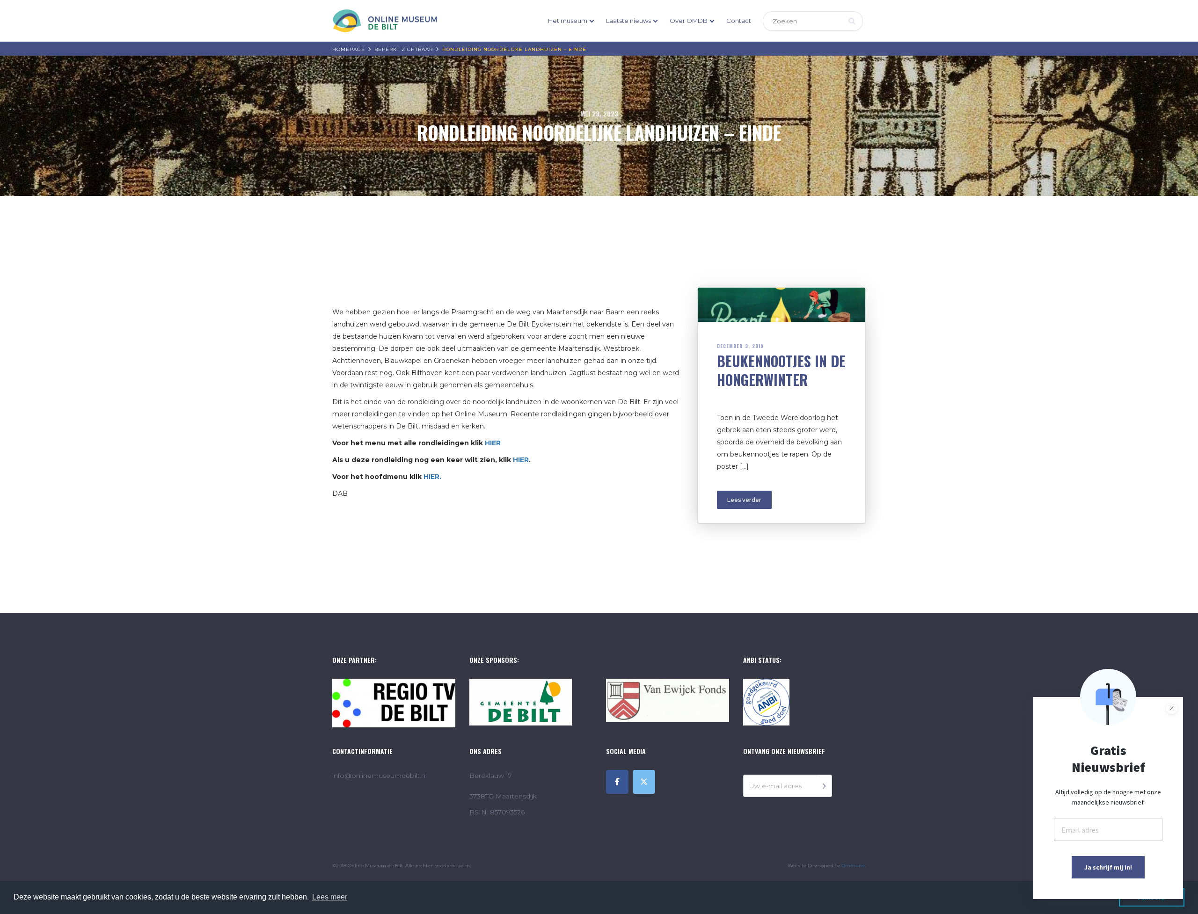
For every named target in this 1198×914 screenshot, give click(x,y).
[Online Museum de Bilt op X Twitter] (644, 782)
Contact (738, 20)
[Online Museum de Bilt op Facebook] (617, 782)
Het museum (567, 20)
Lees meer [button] (329, 897)
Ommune (853, 866)
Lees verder (744, 499)
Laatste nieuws (628, 20)
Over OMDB (689, 20)
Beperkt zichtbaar (403, 49)
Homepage (348, 49)
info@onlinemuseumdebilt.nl (379, 775)
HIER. (432, 476)
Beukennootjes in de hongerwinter (781, 370)
